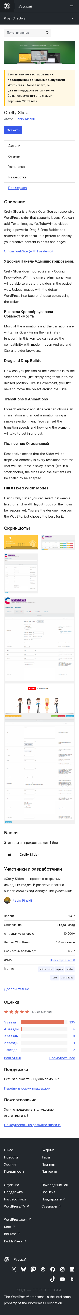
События (48, 1192)
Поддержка (17, 188)
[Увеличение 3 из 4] (32, 559)
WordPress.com (18, 1219)
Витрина (48, 1150)
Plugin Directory (15, 18)
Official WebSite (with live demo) (28, 251)
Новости (11, 1157)
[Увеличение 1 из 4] (32, 540)
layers (59, 969)
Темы (46, 1157)
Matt (9, 1227)
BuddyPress (15, 1241)
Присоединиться (55, 1185)
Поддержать (54, 1199)
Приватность (14, 1171)
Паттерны (49, 1171)
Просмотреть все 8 (62, 960)
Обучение (11, 1185)
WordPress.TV (16, 1206)
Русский (20, 1259)
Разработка (17, 177)
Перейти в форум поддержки (27, 1088)
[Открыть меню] (72, 6)
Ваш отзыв (12, 1058)
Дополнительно (16, 989)
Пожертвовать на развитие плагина (32, 1125)
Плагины (48, 1164)
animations (46, 969)
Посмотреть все (62, 1058)
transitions (67, 977)
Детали (14, 146)
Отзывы (14, 156)
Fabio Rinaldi (25, 119)
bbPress (12, 1234)
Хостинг (10, 1164)
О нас (8, 1150)
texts (55, 977)
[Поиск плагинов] (47, 33)
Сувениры (51, 1206)
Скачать (13, 130)
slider (69, 969)
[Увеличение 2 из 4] (69, 540)
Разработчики (15, 1199)
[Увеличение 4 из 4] (69, 602)
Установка (16, 167)
